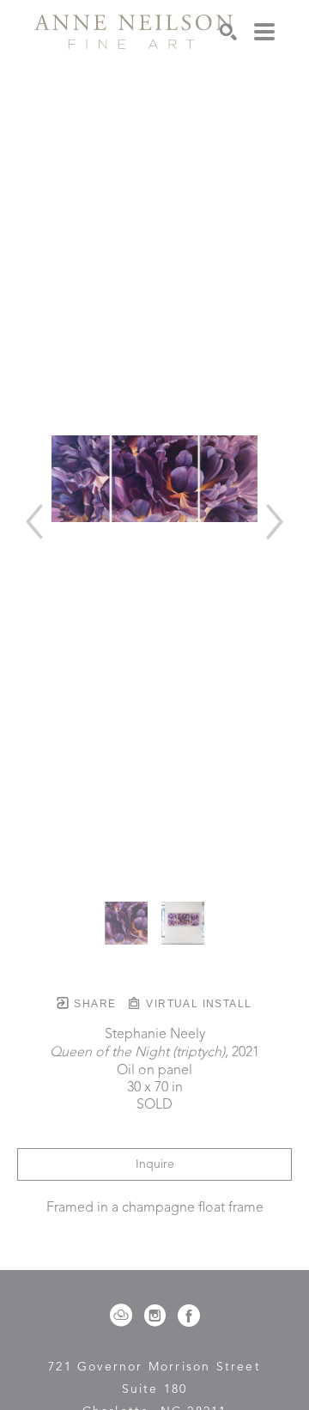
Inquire (155, 1164)
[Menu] (264, 31)
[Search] (228, 31)
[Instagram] (158, 1315)
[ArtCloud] (124, 1315)
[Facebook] (189, 1315)
